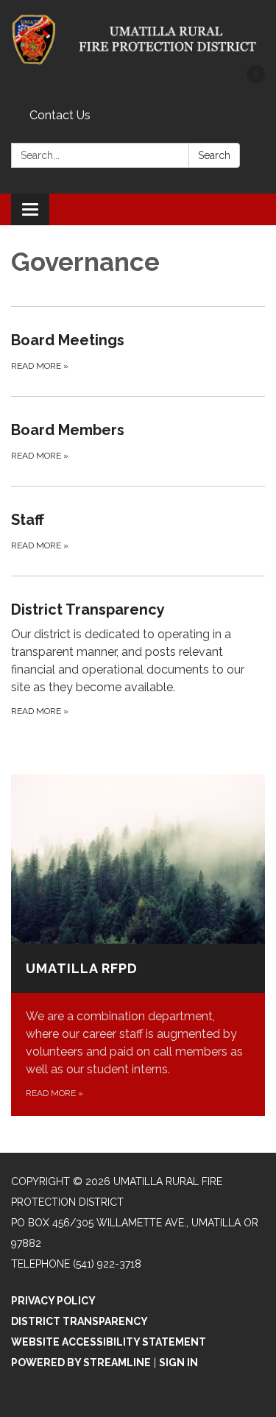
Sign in (178, 1362)
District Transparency (79, 1321)
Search (214, 155)
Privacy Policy (53, 1301)
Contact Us (60, 115)
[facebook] (256, 79)
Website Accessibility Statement (108, 1342)
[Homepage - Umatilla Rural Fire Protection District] (138, 40)
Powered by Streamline (81, 1362)
